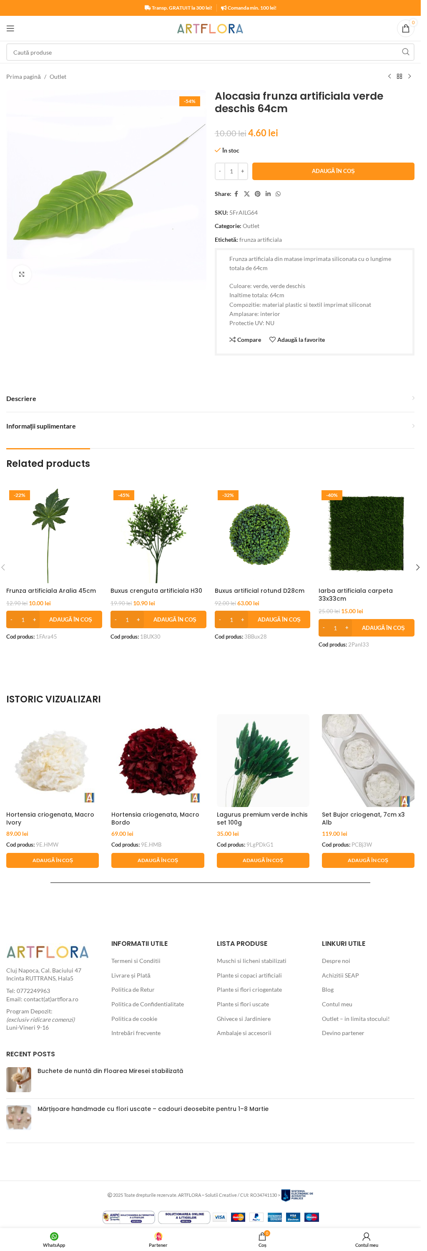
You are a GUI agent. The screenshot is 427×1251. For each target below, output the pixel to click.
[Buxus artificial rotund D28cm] (263, 535)
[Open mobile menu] (10, 28)
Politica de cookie (134, 1018)
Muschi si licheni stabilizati (251, 960)
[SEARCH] (405, 52)
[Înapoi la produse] (399, 77)
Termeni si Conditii (136, 960)
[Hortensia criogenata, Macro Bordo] (157, 760)
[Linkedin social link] (268, 194)
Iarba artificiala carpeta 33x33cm (356, 595)
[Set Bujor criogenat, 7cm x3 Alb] (368, 760)
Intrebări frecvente (136, 1032)
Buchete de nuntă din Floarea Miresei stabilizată (110, 1071)
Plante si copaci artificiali (249, 975)
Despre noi (336, 960)
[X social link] (246, 194)
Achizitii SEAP (340, 975)
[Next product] (409, 77)
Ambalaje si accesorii (244, 1032)
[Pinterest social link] (257, 194)
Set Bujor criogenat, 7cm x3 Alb (363, 818)
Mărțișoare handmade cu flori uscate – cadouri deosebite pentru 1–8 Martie (153, 1109)
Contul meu (337, 1004)
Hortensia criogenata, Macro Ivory (50, 818)
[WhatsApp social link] (278, 194)
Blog (328, 989)
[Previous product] (389, 77)
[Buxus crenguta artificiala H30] (158, 535)
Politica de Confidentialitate (147, 1004)
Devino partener (343, 1032)
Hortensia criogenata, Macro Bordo (155, 818)
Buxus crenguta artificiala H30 (156, 591)
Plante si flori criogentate (249, 989)
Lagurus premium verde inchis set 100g (262, 818)
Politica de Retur (133, 989)
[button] (54, 619)
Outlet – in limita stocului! (356, 1018)
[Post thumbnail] (18, 1079)
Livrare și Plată (131, 975)
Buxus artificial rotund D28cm (259, 591)
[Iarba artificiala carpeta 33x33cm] (366, 535)
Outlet (58, 76)
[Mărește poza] (22, 274)
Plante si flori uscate (243, 1004)
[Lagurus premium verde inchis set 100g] (263, 760)
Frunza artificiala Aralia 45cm (51, 591)
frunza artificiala (260, 239)
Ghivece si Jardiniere (244, 1018)
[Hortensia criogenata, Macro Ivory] (52, 760)
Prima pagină (23, 76)
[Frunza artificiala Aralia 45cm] (54, 535)
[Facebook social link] (236, 194)
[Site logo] (210, 27)
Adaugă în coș (333, 171)
